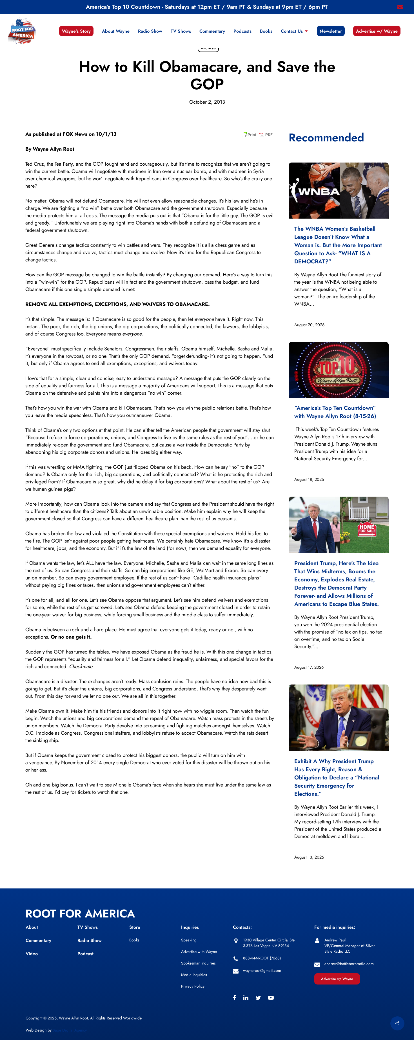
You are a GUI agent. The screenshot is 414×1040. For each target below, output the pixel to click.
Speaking (189, 940)
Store (134, 927)
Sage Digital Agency (70, 1030)
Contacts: (242, 927)
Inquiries (190, 927)
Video (32, 953)
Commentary (38, 940)
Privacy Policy (192, 986)
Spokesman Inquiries (198, 963)
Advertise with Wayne (199, 951)
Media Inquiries (194, 974)
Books (134, 940)
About (32, 927)
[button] (337, 979)
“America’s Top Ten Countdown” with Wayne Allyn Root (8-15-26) (335, 412)
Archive (208, 48)
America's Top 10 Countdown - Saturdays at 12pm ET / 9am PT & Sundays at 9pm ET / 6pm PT (207, 7)
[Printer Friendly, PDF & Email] (256, 136)
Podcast (85, 953)
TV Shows (87, 927)
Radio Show (89, 940)
